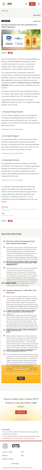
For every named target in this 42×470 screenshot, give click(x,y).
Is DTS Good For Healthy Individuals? (19, 350)
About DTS (6, 21)
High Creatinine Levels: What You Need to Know (21, 331)
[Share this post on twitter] (11, 53)
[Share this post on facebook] (9, 53)
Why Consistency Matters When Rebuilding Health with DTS (21, 263)
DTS (2, 215)
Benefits (11, 215)
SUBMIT (20, 378)
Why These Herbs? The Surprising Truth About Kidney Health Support (20, 242)
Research (6, 215)
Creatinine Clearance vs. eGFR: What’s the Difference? (21, 291)
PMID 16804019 (19, 129)
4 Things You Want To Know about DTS (20, 311)
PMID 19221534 (19, 153)
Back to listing (37, 15)
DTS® (3, 11)
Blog (7, 11)
